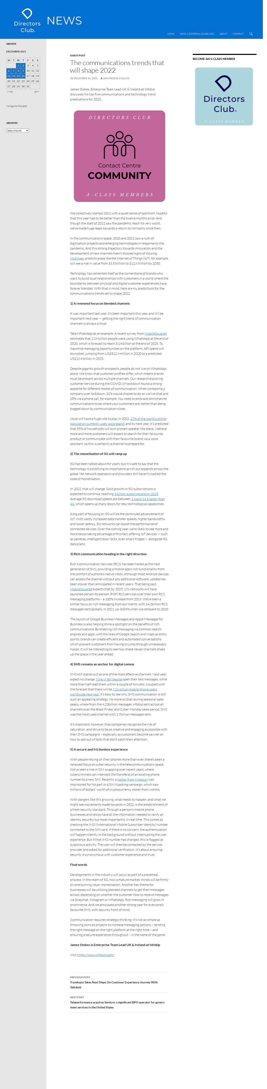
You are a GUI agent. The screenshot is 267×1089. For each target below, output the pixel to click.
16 (23, 75)
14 (13, 75)
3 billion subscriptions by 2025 (136, 494)
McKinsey (77, 258)
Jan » (36, 91)
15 (18, 75)
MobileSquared (156, 333)
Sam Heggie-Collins (116, 78)
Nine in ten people (109, 679)
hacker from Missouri (132, 779)
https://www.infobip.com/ (95, 955)
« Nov (10, 91)
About (223, 33)
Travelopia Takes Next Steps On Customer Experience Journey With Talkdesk (114, 982)
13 (8, 75)
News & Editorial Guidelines (197, 33)
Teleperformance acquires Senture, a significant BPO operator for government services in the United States (117, 1002)
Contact (238, 33)
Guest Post (77, 55)
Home (170, 33)
